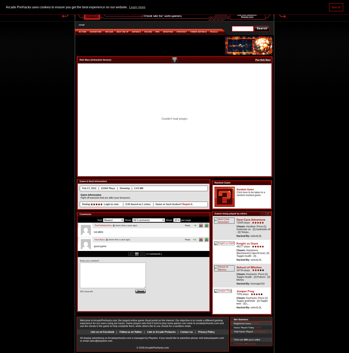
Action (82, 32)
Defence (136, 32)
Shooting (168, 32)
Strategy (182, 32)
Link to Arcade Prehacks (161, 332)
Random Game (245, 189)
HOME (82, 25)
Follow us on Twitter (131, 332)
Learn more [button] (137, 7)
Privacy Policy (206, 332)
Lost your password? (247, 15)
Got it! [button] (336, 7)
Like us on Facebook (102, 332)
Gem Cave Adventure (251, 219)
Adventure (96, 32)
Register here (247, 17)
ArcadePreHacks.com (157, 347)
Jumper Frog (245, 291)
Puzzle (214, 32)
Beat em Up (122, 32)
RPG (158, 32)
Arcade (109, 32)
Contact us (186, 332)
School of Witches (249, 267)
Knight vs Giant (247, 243)
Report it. (187, 204)
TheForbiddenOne (103, 225)
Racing (148, 32)
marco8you (100, 239)
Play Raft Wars (263, 60)
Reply (187, 225)
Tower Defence (198, 32)
